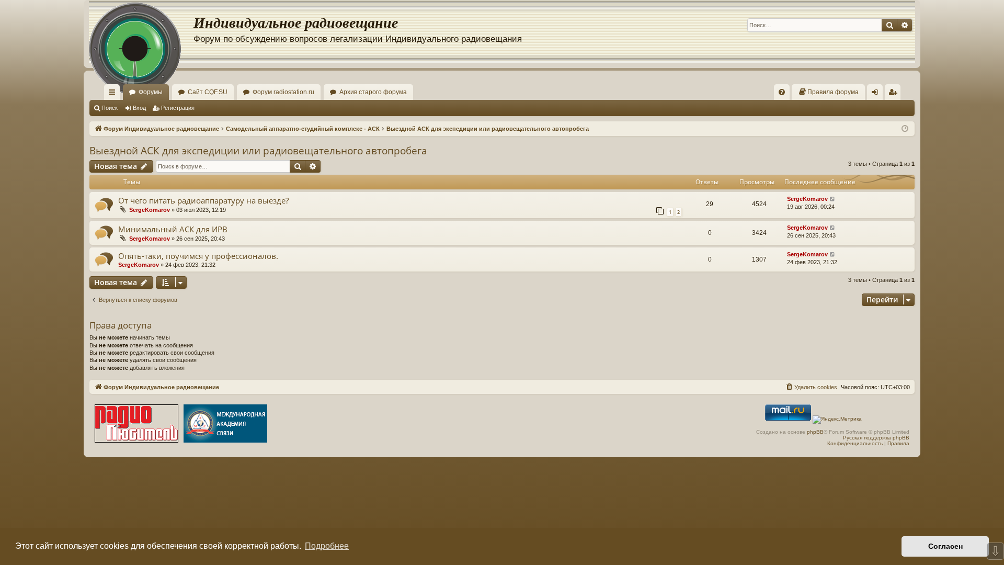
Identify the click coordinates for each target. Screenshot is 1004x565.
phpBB (815, 432)
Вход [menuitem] (877, 94)
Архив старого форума (373, 92)
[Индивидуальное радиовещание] (141, 31)
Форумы (151, 92)
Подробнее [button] (327, 545)
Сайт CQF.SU (207, 92)
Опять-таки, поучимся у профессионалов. (198, 256)
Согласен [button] (945, 546)
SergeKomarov (149, 210)
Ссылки (114, 94)
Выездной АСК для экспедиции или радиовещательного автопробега (258, 150)
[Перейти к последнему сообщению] (832, 199)
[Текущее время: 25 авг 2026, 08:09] (905, 129)
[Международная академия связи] (225, 424)
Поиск (109, 108)
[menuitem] (782, 92)
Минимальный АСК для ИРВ (172, 229)
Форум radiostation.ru (283, 92)
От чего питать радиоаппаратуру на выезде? (203, 200)
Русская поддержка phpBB (876, 437)
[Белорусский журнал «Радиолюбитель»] (136, 424)
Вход (139, 108)
